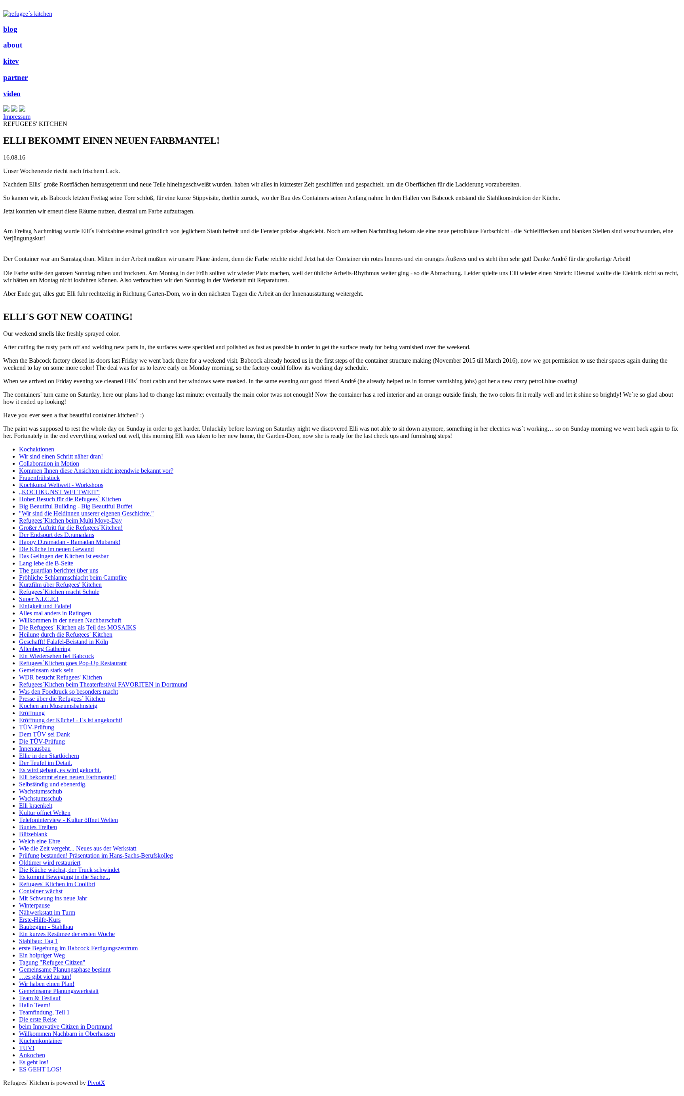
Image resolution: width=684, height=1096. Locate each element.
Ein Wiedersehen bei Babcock (56, 656)
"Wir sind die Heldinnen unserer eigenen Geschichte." (86, 513)
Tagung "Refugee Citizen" (52, 962)
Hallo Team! (34, 1005)
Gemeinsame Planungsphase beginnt (64, 969)
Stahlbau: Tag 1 (38, 941)
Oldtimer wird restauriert (49, 862)
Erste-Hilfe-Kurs (40, 919)
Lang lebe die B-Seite (46, 563)
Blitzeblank (33, 834)
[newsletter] (22, 109)
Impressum (16, 116)
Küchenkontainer (40, 1040)
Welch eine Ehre (39, 841)
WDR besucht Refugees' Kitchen (60, 677)
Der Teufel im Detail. (45, 762)
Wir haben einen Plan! (46, 983)
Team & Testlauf (40, 998)
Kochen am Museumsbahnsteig (58, 705)
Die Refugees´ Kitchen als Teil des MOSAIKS (77, 627)
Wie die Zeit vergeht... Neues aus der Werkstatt (77, 848)
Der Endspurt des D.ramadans (56, 534)
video (12, 93)
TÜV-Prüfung (36, 727)
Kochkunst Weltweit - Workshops (61, 484)
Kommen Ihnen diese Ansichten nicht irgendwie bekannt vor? (96, 470)
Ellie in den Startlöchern (49, 755)
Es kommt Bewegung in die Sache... (64, 876)
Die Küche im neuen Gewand (56, 549)
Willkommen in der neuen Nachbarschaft (70, 620)
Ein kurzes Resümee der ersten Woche (67, 933)
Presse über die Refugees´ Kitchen (62, 698)
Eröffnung (32, 713)
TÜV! (26, 1048)
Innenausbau (35, 748)
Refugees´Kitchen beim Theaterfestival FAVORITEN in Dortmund (103, 684)
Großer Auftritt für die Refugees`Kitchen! (71, 527)
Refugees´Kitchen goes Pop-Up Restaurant (73, 663)
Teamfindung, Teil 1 (44, 1012)
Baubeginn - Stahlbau (46, 926)
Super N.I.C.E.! (39, 599)
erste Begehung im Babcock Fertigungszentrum (78, 948)
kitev (11, 61)
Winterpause (34, 905)
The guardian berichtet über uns (58, 570)
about (12, 45)
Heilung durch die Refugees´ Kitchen (65, 634)
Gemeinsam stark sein (46, 670)
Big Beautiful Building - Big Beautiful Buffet (75, 506)
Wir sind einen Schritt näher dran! (61, 456)
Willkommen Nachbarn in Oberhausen (67, 1033)
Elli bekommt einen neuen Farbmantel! (67, 777)
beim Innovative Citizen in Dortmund (65, 1026)
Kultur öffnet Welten (44, 812)
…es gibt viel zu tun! (45, 976)
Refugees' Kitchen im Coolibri (57, 884)
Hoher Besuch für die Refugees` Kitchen (70, 499)
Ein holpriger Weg (42, 955)
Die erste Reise (38, 1019)
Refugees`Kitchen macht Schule (59, 591)
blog (10, 29)
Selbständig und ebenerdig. (53, 784)
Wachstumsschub (40, 791)
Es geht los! (33, 1062)
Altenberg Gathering (44, 648)
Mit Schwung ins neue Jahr (53, 898)
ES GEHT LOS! (40, 1069)
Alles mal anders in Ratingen (55, 613)
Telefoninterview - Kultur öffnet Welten (68, 819)
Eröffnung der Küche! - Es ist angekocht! (70, 720)
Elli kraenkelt (35, 805)
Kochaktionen (36, 449)
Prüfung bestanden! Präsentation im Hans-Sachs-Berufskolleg (96, 855)
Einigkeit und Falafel (45, 606)
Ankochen (32, 1055)
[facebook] (14, 109)
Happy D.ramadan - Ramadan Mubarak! (69, 541)
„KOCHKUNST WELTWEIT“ (59, 492)
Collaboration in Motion (49, 463)
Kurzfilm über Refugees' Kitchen (60, 584)
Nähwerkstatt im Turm (47, 912)
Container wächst (41, 891)
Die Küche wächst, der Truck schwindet (69, 869)
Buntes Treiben (38, 827)
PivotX (96, 1082)
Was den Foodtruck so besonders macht (68, 691)
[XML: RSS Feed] (6, 109)
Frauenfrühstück (39, 477)
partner (15, 77)
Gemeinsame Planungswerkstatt (59, 991)
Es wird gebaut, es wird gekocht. (60, 770)
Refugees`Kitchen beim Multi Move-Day (70, 520)
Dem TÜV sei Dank (44, 734)
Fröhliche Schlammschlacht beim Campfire (73, 577)
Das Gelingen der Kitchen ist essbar (63, 556)
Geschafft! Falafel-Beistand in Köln (63, 641)
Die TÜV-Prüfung (42, 741)
